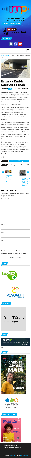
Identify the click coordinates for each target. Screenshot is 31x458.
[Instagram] (16, 44)
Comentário (5, 199)
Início (2, 55)
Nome (3, 224)
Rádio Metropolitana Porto (15, 18)
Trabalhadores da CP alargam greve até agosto (9, 178)
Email (3, 232)
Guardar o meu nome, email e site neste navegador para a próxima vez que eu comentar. (14, 252)
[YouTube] (20, 44)
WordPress (12, 455)
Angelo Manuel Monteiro (21, 88)
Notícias (7, 55)
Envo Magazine (24, 455)
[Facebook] (11, 44)
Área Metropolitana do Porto (15, 160)
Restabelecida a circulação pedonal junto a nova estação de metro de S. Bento (26, 182)
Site (2, 240)
